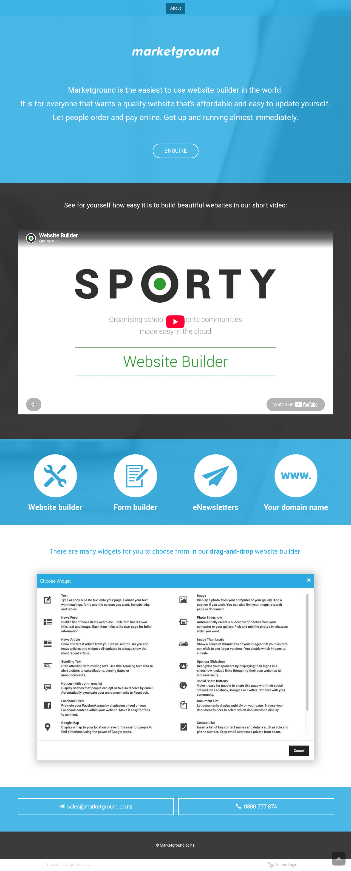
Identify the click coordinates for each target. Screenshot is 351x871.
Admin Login (285, 865)
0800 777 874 (259, 806)
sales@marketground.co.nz (98, 806)
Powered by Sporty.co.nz (68, 865)
